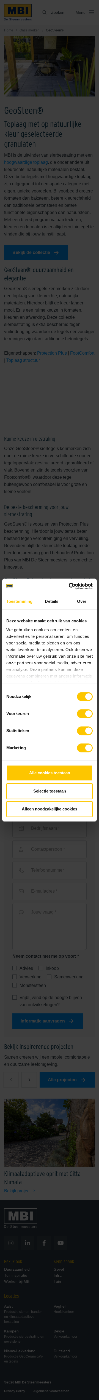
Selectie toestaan (49, 791)
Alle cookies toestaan (49, 772)
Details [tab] (51, 601)
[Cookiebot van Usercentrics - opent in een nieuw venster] (70, 586)
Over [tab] (81, 601)
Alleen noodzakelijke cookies (49, 809)
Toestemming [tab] (19, 601)
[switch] (85, 714)
